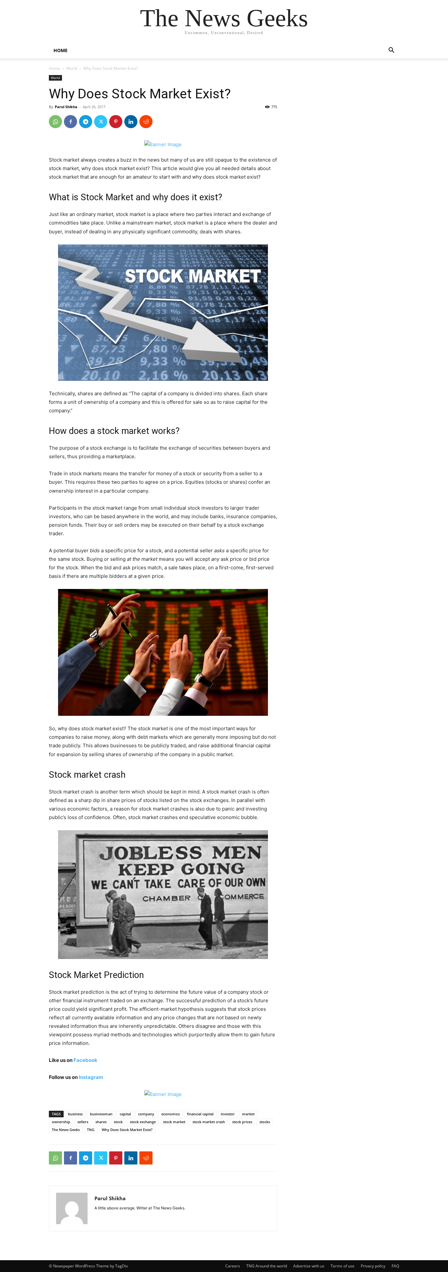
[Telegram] (85, 121)
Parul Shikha (66, 106)
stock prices (242, 1121)
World (71, 68)
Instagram (91, 1077)
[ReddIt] (146, 121)
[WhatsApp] (55, 121)
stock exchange (143, 1121)
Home (54, 68)
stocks (264, 1121)
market (248, 1113)
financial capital (200, 1113)
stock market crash (209, 1121)
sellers (82, 1121)
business (75, 1113)
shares (101, 1121)
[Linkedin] (130, 121)
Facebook (85, 1060)
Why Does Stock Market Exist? (127, 1129)
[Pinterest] (115, 121)
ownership (61, 1121)
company (146, 1113)
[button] (391, 51)
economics (170, 1113)
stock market (174, 1121)
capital (125, 1113)
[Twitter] (100, 121)
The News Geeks (66, 1129)
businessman (101, 1113)
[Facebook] (70, 121)
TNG (90, 1129)
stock (118, 1121)
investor (228, 1113)
